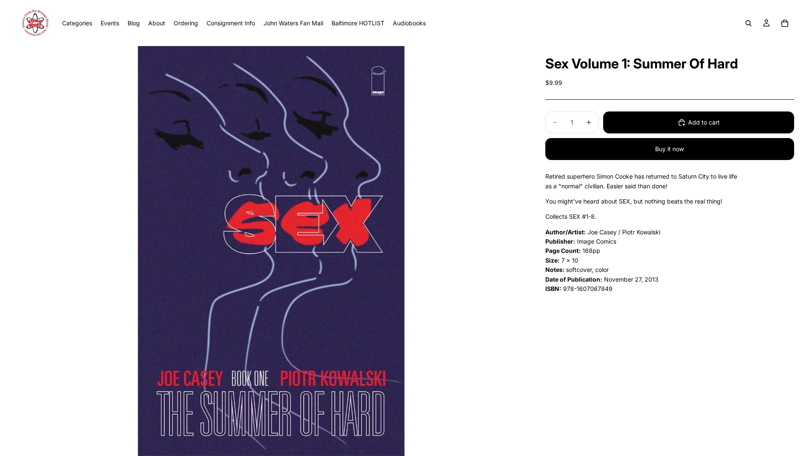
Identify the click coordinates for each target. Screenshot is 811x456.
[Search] (748, 23)
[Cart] (785, 23)
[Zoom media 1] (271, 251)
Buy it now (669, 148)
